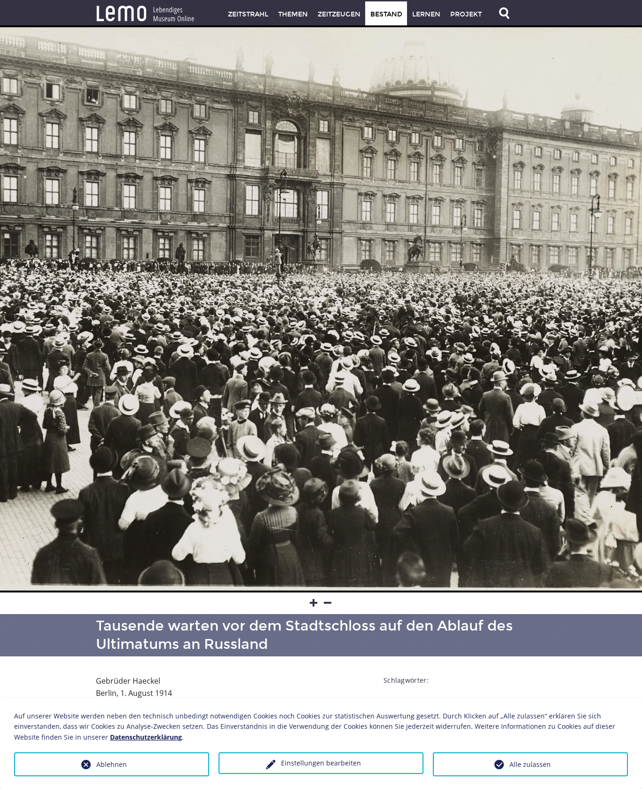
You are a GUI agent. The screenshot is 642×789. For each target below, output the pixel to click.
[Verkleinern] (328, 603)
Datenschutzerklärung (146, 737)
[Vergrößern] (314, 603)
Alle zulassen (530, 764)
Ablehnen (111, 764)
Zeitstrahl (248, 14)
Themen (293, 14)
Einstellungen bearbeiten (321, 762)
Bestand (386, 14)
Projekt (466, 14)
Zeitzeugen (339, 14)
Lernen (426, 14)
